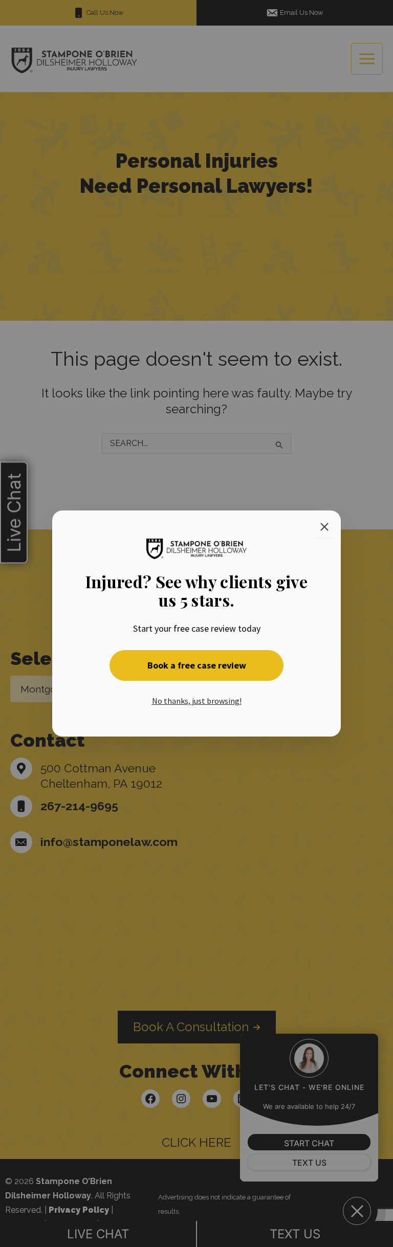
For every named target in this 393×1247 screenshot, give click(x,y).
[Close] (324, 527)
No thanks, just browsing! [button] (197, 701)
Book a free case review (196, 665)
